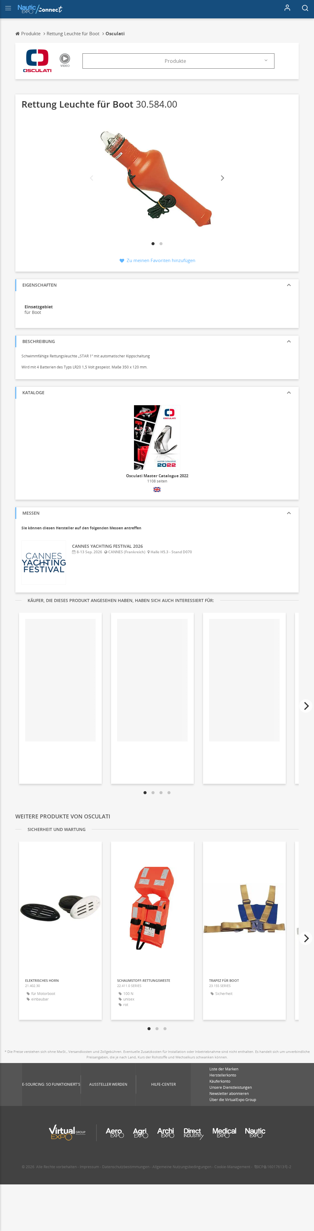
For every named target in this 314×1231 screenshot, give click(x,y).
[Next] (222, 178)
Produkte (175, 61)
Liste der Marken (223, 1069)
